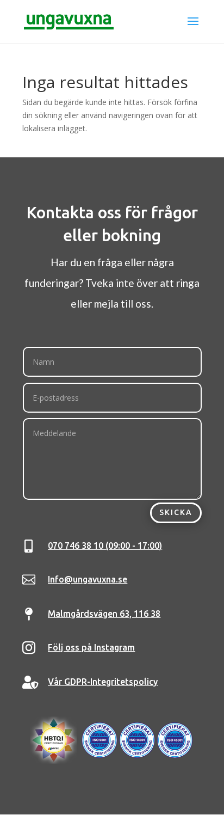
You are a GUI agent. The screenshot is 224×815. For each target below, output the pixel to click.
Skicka (175, 512)
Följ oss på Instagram (91, 647)
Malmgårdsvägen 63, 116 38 (104, 613)
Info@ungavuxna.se (87, 579)
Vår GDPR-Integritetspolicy (103, 682)
